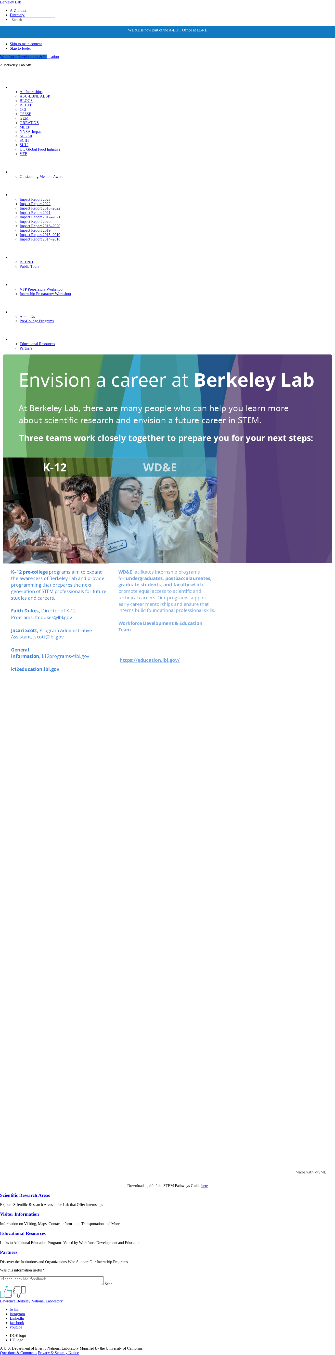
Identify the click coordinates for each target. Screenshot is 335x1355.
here (204, 1186)
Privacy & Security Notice (58, 1353)
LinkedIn (17, 1318)
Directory (17, 15)
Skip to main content (26, 44)
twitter (15, 1309)
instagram (17, 1314)
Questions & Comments (18, 1353)
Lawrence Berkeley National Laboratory (31, 1301)
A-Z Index (18, 10)
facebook (17, 1323)
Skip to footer (20, 48)
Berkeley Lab (10, 2)
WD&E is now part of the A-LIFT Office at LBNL (167, 30)
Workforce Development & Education (29, 57)
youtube (16, 1327)
